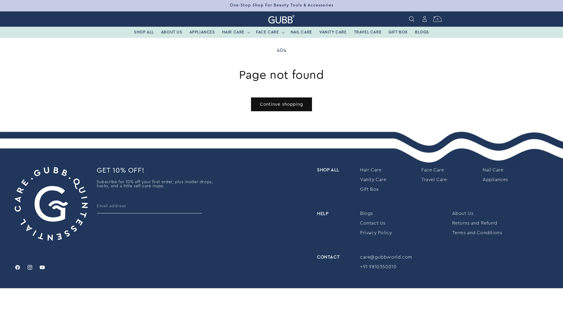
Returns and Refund (474, 223)
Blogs (366, 213)
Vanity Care (373, 179)
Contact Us (373, 223)
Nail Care (493, 170)
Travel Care (434, 179)
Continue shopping (281, 104)
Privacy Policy (376, 232)
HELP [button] (322, 213)
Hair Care (370, 170)
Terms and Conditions (477, 232)
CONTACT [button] (328, 257)
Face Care (432, 170)
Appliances (495, 179)
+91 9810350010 (378, 266)
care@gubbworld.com (386, 257)
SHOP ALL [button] (328, 170)
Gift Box (369, 189)
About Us (463, 213)
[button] (235, 32)
